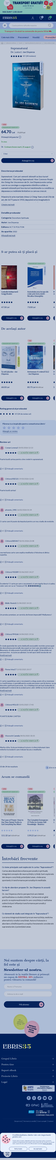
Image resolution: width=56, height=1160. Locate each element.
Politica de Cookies (47, 1143)
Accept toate (38, 1149)
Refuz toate (18, 1149)
